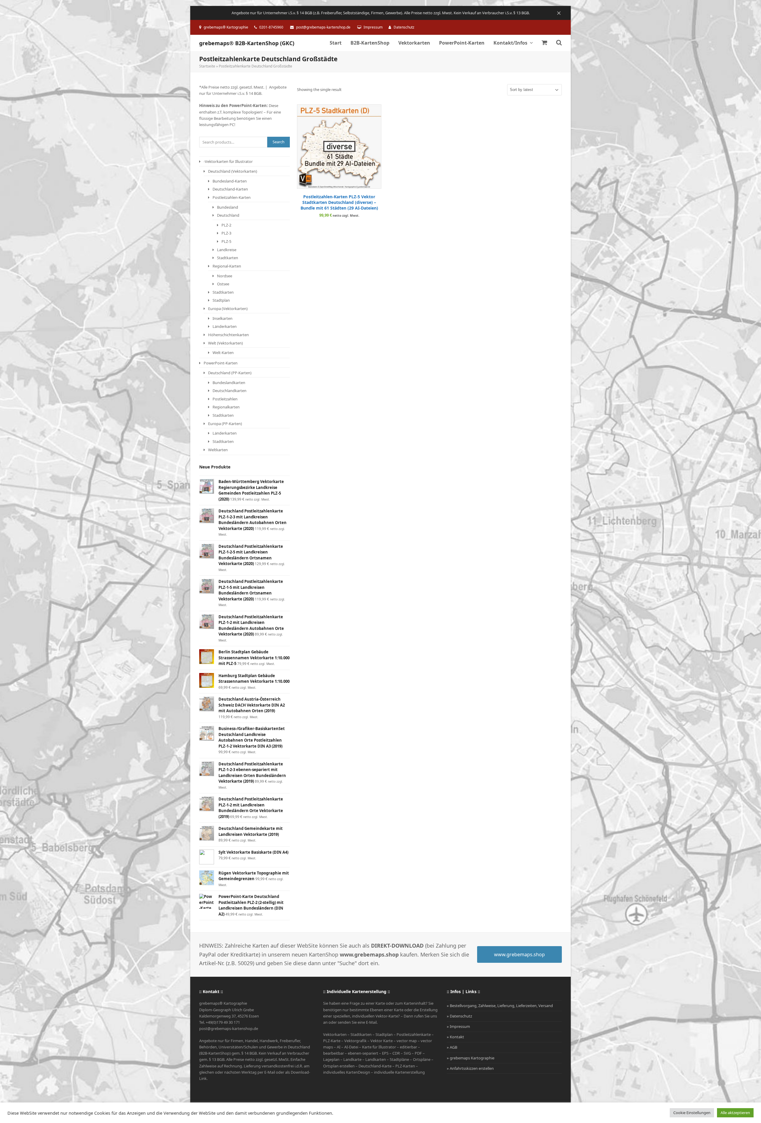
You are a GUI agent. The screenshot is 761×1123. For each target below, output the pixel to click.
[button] (544, 43)
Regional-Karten (227, 266)
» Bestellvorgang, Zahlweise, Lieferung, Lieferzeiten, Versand (500, 1005)
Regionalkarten (226, 407)
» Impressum (458, 1026)
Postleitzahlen (225, 399)
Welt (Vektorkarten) (225, 343)
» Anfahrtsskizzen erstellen (470, 1068)
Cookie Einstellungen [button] (691, 1112)
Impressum (373, 27)
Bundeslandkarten (229, 382)
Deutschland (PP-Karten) (229, 372)
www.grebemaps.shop (519, 954)
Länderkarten (225, 326)
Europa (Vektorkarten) (228, 308)
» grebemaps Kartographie (470, 1058)
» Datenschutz (459, 1016)
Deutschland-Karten (230, 189)
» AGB (452, 1047)
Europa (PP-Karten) (225, 423)
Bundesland (227, 207)
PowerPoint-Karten (221, 363)
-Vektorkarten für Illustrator (228, 161)
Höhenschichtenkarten (228, 334)
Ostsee (223, 284)
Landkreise (226, 249)
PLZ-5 (226, 241)
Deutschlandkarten (229, 390)
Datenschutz (404, 27)
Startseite (207, 66)
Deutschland (228, 215)
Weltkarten (218, 449)
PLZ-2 (226, 225)
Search (278, 141)
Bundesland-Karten (230, 181)
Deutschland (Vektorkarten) (232, 171)
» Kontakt (455, 1036)
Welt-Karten (223, 352)
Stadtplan (221, 300)
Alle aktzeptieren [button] (735, 1112)
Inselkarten (222, 318)
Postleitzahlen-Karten (232, 197)
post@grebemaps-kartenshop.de (323, 27)
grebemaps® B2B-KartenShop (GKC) (246, 43)
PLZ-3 (226, 233)
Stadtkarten (227, 257)
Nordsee (224, 276)
